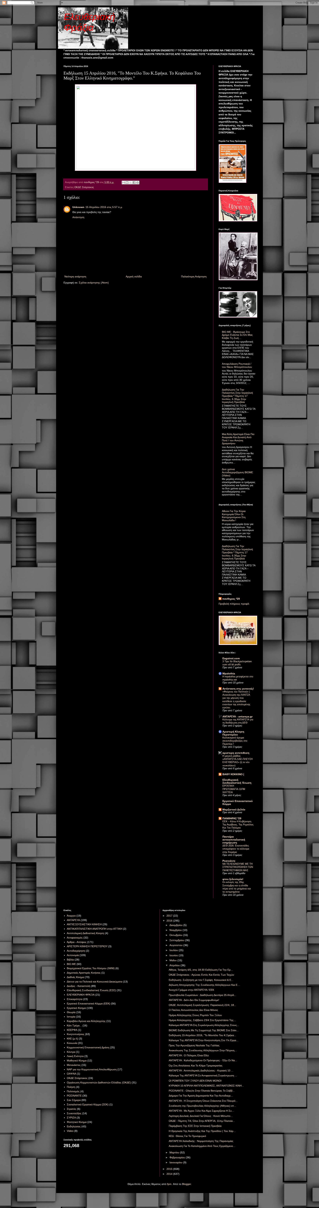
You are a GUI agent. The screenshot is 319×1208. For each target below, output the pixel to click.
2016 (170, 920)
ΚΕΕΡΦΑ (72, 1029)
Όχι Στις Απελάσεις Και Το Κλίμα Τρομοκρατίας (195, 1065)
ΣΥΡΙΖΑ (71, 1117)
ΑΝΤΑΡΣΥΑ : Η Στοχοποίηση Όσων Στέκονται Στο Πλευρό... (203, 1100)
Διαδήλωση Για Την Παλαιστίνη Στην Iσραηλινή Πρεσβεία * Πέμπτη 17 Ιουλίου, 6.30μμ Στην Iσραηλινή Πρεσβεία (237, 395)
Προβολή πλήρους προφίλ (234, 603)
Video (70, 1130)
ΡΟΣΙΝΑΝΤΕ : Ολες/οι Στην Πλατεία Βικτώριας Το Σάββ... (202, 1090)
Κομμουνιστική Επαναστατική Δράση (88, 1047)
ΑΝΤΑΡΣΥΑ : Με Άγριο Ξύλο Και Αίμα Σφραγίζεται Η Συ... (201, 1110)
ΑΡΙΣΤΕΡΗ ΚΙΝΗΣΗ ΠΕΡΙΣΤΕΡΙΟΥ (87, 946)
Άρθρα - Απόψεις (76, 942)
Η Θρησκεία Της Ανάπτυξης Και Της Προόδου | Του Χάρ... (202, 1131)
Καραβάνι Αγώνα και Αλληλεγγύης (86, 1021)
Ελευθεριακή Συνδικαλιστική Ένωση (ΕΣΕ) (91, 990)
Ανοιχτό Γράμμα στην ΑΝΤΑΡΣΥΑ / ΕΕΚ (191, 989)
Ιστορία (71, 1016)
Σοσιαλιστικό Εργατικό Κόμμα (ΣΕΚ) (88, 1104)
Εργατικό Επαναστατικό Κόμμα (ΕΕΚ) (88, 1003)
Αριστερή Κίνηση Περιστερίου (233, 733)
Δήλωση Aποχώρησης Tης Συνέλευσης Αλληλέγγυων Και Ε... (204, 984)
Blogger (186, 1184)
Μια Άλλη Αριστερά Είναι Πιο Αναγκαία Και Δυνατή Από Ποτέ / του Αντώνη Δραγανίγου (238, 439)
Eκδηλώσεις (74, 1126)
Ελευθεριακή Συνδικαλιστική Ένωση (236, 781)
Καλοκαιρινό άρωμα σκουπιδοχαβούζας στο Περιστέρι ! (234, 740)
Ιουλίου (174, 950)
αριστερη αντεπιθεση (235, 752)
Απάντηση (78, 217)
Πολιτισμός (73, 1091)
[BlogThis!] (127, 182)
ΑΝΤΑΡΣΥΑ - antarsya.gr (237, 716)
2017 (170, 915)
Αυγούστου (176, 945)
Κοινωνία (72, 1043)
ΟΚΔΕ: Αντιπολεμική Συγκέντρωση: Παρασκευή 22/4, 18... (202, 1004)
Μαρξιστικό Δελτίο (233, 809)
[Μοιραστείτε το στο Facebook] (134, 182)
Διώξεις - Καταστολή (78, 985)
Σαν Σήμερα (74, 1100)
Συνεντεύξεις (74, 1113)
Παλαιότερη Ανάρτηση (194, 276)
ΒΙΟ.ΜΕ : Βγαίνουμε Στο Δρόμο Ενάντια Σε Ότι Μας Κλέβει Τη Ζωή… (237, 335)
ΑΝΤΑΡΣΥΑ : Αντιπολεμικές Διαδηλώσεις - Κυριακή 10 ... (201, 1070)
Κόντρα (71, 1051)
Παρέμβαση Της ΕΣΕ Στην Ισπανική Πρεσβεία (195, 1125)
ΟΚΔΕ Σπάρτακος (84, 187)
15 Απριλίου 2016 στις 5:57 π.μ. (104, 207)
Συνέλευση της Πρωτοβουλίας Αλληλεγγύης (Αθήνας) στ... (202, 1105)
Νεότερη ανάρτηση (75, 276)
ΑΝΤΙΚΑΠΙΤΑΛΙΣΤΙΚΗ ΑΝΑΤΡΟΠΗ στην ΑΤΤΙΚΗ (94, 928)
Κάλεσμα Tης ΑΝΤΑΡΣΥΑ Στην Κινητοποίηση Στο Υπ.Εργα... (203, 1040)
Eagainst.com (231, 658)
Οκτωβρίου (176, 935)
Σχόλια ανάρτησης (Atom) (94, 282)
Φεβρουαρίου (177, 1157)
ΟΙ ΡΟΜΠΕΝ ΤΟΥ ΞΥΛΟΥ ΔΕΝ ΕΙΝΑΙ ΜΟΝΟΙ (195, 1080)
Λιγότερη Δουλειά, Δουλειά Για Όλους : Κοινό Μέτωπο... (201, 1115)
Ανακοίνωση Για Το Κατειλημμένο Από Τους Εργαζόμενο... (202, 1146)
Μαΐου (173, 960)
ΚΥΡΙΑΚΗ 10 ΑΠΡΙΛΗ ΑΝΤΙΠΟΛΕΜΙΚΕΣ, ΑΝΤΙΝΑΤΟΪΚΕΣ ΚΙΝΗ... (206, 1085)
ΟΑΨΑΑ (71, 1073)
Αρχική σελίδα (134, 276)
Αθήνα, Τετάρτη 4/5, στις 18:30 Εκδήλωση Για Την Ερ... (201, 969)
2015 (170, 1168)
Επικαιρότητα (74, 999)
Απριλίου (175, 965)
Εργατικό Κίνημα (76, 1007)
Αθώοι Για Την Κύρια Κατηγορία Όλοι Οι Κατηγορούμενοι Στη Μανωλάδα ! (234, 516)
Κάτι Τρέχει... (74, 1025)
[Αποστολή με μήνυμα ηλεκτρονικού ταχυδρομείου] (123, 182)
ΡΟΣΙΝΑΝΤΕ (74, 1095)
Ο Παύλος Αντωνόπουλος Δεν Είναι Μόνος (193, 1009)
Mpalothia (228, 673)
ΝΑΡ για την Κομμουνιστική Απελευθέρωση (92, 1069)
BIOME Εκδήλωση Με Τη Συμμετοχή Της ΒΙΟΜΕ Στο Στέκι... (204, 1030)
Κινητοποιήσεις (75, 1034)
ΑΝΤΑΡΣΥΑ (73, 920)
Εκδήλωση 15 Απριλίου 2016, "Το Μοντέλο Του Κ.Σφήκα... (202, 1035)
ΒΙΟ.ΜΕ (71, 964)
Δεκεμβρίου (176, 925)
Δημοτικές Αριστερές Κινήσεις (84, 972)
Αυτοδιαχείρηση (76, 950)
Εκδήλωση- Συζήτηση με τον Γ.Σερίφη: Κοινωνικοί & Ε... (201, 979)
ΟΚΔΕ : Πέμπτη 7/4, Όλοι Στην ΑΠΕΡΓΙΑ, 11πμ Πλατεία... (202, 1120)
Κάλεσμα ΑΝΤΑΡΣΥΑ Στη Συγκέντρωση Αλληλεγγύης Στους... (204, 1025)
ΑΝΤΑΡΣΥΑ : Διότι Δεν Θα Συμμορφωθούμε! (194, 1000)
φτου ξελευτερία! (232, 879)
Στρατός (71, 1108)
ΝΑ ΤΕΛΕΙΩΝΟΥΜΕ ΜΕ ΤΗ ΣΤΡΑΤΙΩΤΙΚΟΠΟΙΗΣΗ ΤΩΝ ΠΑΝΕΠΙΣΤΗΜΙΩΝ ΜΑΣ (237, 867)
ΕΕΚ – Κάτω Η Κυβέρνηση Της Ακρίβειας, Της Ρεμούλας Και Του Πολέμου (237, 824)
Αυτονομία (73, 955)
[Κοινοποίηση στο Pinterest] (137, 182)
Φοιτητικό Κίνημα (77, 1122)
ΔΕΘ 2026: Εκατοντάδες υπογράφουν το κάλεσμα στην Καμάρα (235, 848)
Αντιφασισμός (75, 937)
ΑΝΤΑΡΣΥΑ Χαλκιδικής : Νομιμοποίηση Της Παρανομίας (201, 1141)
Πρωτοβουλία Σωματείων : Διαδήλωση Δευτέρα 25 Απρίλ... (202, 995)
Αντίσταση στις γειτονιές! (238, 688)
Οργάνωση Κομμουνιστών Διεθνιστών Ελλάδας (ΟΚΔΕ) (99, 1082)
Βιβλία (70, 959)
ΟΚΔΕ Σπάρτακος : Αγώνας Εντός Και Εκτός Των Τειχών (201, 974)
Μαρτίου (174, 1152)
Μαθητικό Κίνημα (77, 1060)
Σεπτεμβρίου (177, 940)
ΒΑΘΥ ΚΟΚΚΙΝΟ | (233, 774)
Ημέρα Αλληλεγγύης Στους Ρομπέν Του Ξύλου (195, 1015)
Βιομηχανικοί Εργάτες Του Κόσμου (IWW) (91, 968)
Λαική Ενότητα (75, 1056)
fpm (169, 1184)
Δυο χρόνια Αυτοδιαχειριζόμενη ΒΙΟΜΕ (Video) (237, 472)
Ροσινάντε (228, 860)
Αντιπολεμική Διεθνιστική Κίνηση (85, 933)
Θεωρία (71, 1012)
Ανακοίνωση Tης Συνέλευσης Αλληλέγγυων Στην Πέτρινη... (203, 1050)
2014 (170, 1173)
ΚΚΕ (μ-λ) (72, 1038)
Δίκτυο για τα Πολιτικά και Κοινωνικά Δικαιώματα (94, 981)
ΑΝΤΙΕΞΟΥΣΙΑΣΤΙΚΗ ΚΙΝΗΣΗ (84, 924)
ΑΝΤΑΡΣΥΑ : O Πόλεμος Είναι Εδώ (189, 1055)
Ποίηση (71, 1086)
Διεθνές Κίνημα (75, 977)
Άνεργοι (71, 915)
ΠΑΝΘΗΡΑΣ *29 (231, 818)
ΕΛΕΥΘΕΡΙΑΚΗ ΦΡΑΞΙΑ (81, 994)
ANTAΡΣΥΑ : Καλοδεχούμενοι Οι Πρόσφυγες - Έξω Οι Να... (203, 1060)
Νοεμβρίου (176, 930)
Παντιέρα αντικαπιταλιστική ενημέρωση (233, 839)
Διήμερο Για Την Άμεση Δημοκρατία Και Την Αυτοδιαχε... (201, 1095)
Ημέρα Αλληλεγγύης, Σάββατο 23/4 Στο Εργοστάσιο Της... (202, 1020)
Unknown (78, 207)
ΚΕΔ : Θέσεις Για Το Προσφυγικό (187, 1136)
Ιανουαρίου (176, 1162)
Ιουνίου (174, 955)
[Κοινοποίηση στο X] (130, 182)
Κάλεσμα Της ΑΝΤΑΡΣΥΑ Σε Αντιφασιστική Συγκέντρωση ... (203, 1075)
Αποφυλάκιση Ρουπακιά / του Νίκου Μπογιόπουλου (237, 365)
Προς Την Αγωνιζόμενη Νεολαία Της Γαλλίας (194, 1045)
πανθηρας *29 (231, 598)
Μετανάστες (74, 1064)
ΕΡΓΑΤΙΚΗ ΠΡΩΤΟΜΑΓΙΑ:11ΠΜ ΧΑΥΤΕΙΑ (233, 789)
